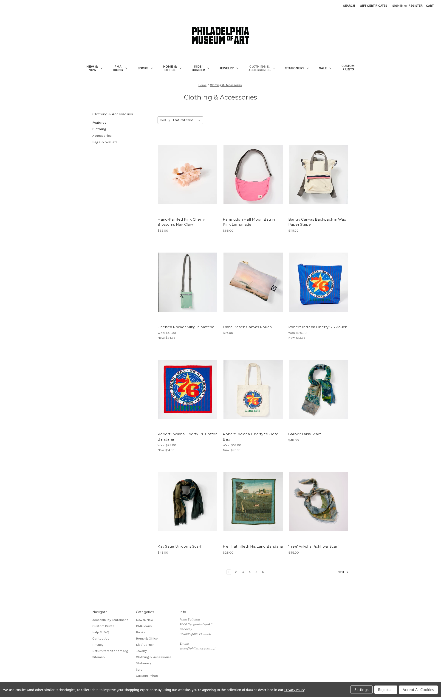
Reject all (385, 689)
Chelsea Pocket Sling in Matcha (186, 327)
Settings (361, 689)
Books (143, 68)
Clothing (99, 129)
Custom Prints (348, 67)
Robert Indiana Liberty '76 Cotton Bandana (188, 436)
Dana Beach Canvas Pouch (247, 327)
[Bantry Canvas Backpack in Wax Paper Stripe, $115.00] (318, 175)
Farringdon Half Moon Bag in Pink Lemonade (249, 222)
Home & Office (170, 68)
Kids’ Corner (198, 68)
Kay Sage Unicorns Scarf (179, 546)
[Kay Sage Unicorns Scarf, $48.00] (187, 502)
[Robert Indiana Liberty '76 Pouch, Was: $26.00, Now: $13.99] (318, 282)
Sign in (397, 6)
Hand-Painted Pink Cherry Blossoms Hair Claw (181, 222)
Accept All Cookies (418, 689)
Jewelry (227, 68)
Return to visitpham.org (110, 651)
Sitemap (98, 657)
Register (415, 6)
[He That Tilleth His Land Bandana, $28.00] (253, 502)
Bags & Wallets (105, 142)
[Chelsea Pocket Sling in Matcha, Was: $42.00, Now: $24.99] (187, 282)
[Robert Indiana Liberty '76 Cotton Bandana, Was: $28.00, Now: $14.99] (187, 389)
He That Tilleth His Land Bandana (253, 546)
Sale (323, 68)
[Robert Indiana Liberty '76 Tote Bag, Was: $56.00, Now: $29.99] (253, 389)
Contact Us (100, 638)
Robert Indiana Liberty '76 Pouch (318, 327)
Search (349, 6)
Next (341, 572)
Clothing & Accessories (260, 68)
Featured (99, 122)
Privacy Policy (294, 690)
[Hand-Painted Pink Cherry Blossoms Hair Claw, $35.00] (187, 175)
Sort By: (165, 120)
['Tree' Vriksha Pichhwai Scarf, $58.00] (318, 502)
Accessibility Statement (110, 620)
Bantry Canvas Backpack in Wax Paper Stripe (317, 222)
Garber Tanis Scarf (304, 434)
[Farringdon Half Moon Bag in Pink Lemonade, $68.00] (253, 175)
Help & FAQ (100, 632)
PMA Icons (118, 68)
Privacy (97, 645)
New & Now (92, 68)
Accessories (102, 136)
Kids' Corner (145, 645)
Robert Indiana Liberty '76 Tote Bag (250, 436)
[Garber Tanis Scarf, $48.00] (318, 389)
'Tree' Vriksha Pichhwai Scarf (313, 546)
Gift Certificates (373, 6)
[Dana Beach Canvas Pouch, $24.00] (253, 282)
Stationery (294, 68)
